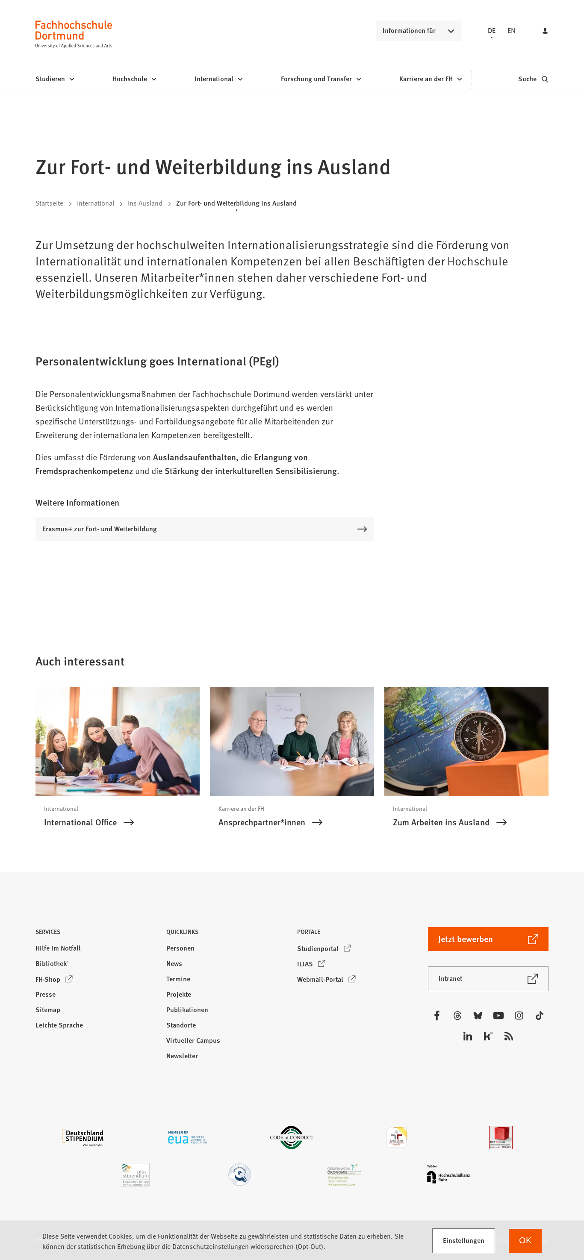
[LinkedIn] (467, 1036)
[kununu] (488, 1036)
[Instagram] (519, 1015)
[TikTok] (539, 1015)
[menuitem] (54, 79)
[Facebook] (437, 1015)
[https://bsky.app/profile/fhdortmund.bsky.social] (478, 1015)
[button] (95, 934)
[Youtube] (498, 1015)
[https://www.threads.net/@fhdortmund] (457, 1015)
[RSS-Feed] (508, 1036)
